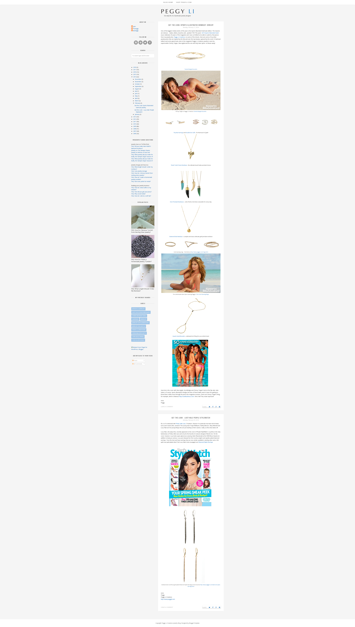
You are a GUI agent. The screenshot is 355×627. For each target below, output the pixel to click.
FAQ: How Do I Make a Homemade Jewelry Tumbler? (141, 260)
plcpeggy (135, 30)
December (138, 79)
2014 (135, 77)
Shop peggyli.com (184, 2)
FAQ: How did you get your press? (141, 192)
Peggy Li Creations (179, 37)
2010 (135, 124)
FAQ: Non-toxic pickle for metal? (141, 181)
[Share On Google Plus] (216, 406)
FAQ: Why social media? (138, 194)
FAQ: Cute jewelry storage (139, 171)
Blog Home (168, 2)
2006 (135, 133)
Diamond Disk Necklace (176, 236)
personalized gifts (139, 333)
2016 (135, 72)
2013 (135, 117)
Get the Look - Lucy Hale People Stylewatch (191, 417)
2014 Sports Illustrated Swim (210, 33)
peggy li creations (138, 330)
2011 (135, 121)
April (136, 98)
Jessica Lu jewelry (138, 309)
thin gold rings (138, 336)
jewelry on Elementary (140, 323)
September (138, 86)
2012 (135, 119)
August (137, 89)
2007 (135, 131)
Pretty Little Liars (181, 423)
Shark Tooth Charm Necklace (179, 165)
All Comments (137, 364)
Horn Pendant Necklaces (177, 202)
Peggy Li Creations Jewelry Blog (171, 623)
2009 (135, 126)
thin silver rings (138, 340)
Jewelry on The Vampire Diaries (140, 150)
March (137, 101)
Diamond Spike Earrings (206, 442)
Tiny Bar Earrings (178, 132)
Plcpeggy (135, 28)
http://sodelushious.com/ (186, 396)
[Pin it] (219, 406)
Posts (135, 360)
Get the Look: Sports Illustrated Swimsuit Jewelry (190, 25)
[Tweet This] (209, 406)
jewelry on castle (138, 326)
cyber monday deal (139, 316)
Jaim (134, 26)
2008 (135, 129)
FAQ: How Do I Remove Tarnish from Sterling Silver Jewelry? (142, 231)
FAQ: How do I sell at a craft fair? (141, 196)
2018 (135, 67)
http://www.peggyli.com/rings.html (199, 252)
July (136, 91)
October (137, 84)
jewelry (143, 319)
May (136, 96)
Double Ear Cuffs (190, 132)
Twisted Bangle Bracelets (191, 69)
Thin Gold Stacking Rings (202, 294)
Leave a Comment (167, 406)
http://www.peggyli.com (168, 599)
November (138, 81)
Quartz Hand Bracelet (179, 336)
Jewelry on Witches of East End (140, 152)
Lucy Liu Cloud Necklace (141, 312)
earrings (135, 319)
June (136, 93)
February (138, 103)
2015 (135, 74)
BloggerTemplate (194, 623)
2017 (135, 69)
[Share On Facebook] (212, 406)
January (137, 114)
